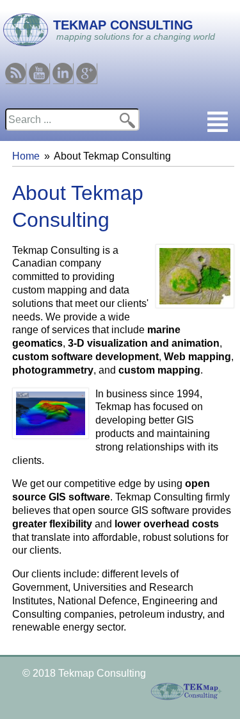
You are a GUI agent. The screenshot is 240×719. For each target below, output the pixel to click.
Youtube (39, 68)
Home (26, 156)
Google (86, 68)
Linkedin (62, 68)
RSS (15, 68)
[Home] (24, 28)
